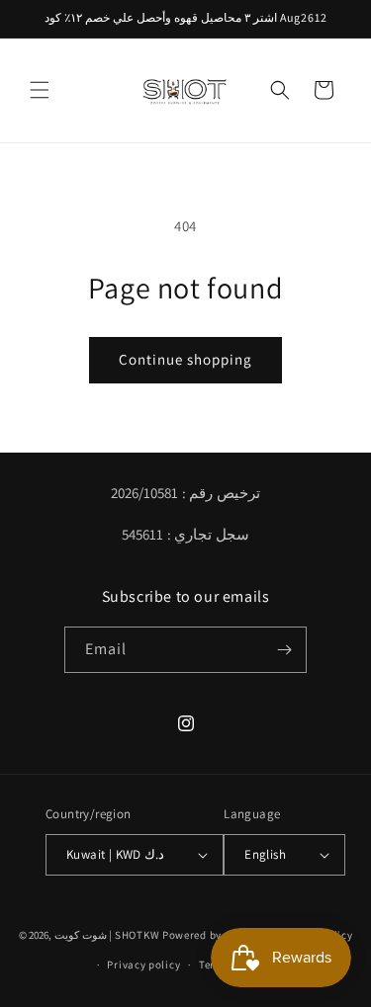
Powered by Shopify (213, 935)
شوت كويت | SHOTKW (106, 935)
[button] (39, 90)
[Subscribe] (284, 650)
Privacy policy (143, 964)
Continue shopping (185, 359)
